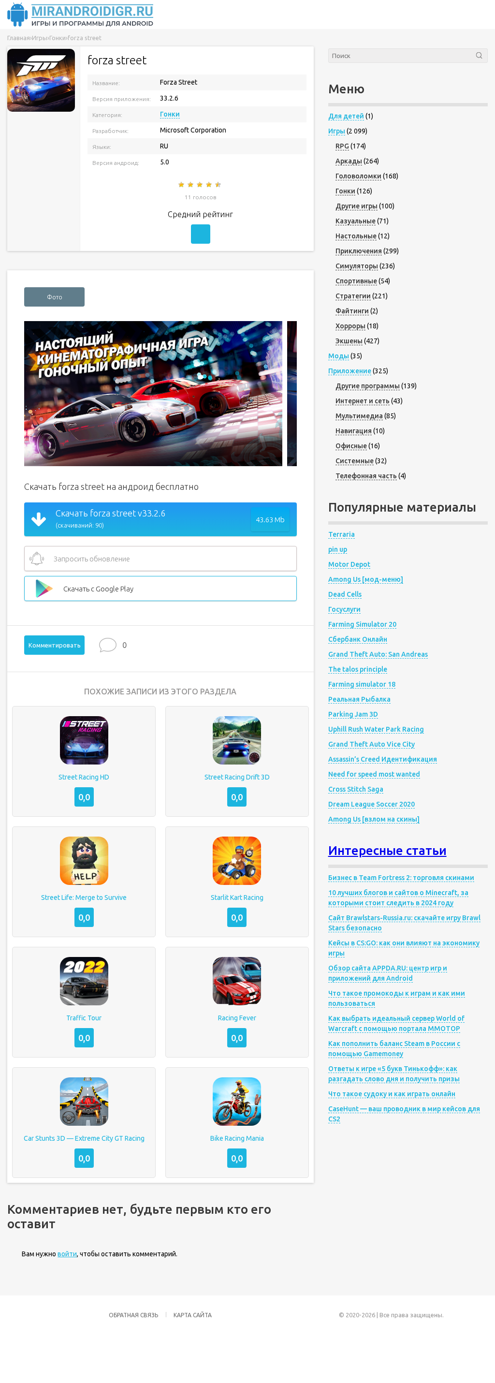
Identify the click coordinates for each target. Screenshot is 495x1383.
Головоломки (358, 176)
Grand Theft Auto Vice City (371, 744)
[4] (209, 185)
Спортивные (356, 281)
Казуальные (355, 221)
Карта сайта (193, 1315)
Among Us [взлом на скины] (374, 819)
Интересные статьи (387, 850)
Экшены (349, 341)
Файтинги (352, 311)
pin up (337, 549)
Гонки (170, 114)
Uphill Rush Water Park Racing (376, 729)
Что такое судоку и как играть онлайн (391, 1094)
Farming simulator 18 (361, 684)
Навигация (353, 431)
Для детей (346, 116)
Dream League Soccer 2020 (371, 804)
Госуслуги (344, 609)
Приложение (349, 371)
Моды (338, 356)
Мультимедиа (359, 416)
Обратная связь (133, 1315)
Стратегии (353, 296)
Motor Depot (349, 564)
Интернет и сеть (362, 401)
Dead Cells (345, 594)
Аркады (348, 161)
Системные (354, 461)
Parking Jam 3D (353, 714)
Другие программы (367, 386)
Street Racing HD (83, 777)
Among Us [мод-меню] (365, 579)
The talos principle (357, 669)
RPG (342, 146)
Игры (336, 131)
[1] (182, 185)
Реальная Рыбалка (359, 699)
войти (67, 1254)
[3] (200, 185)
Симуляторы (356, 266)
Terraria (341, 534)
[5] (218, 185)
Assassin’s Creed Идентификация (382, 759)
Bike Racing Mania (237, 1138)
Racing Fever (237, 1018)
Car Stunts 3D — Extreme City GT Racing (84, 1138)
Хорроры (350, 326)
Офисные (351, 446)
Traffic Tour (84, 1018)
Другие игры (356, 206)
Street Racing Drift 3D (237, 777)
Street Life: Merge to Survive (84, 897)
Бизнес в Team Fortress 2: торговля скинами (401, 878)
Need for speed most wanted (374, 774)
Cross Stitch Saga (355, 789)
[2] (191, 185)
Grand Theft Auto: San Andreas (378, 654)
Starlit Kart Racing (237, 897)
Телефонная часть (366, 476)
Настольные (356, 236)
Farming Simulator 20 (362, 624)
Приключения (358, 251)
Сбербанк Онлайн (357, 639)
